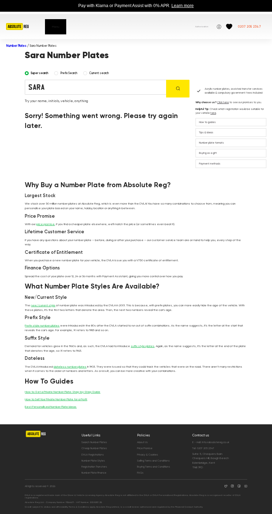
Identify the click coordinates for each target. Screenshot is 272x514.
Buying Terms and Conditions (153, 466)
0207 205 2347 (249, 26)
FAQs (140, 472)
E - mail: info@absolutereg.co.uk (210, 442)
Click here (223, 102)
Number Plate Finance (93, 472)
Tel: (203, 448)
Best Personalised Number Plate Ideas (50, 406)
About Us (142, 442)
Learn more (182, 5)
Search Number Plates (94, 442)
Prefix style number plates (42, 325)
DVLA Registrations (92, 454)
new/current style (43, 305)
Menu (55, 26)
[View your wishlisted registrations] (229, 26)
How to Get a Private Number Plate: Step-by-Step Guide (62, 391)
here (213, 112)
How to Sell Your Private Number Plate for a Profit (56, 399)
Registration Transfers (94, 466)
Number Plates (16, 46)
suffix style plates (142, 346)
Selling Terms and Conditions (153, 460)
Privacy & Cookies (147, 454)
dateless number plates (69, 366)
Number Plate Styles (93, 460)
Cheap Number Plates (94, 448)
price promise (45, 224)
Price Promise (144, 448)
